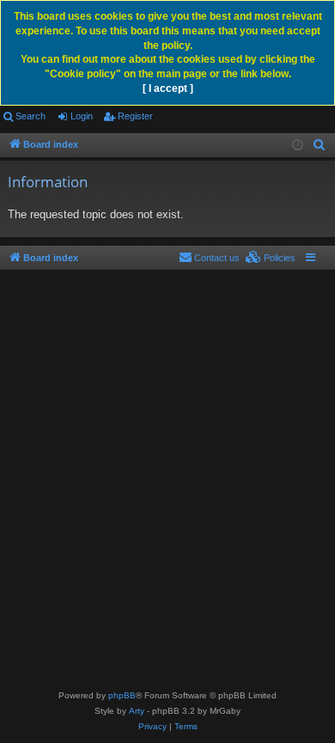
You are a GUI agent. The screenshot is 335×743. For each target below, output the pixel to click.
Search (30, 116)
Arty (136, 711)
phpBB (122, 695)
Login (81, 116)
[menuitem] (319, 145)
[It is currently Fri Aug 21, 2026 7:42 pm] (297, 145)
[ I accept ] (168, 88)
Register (135, 116)
